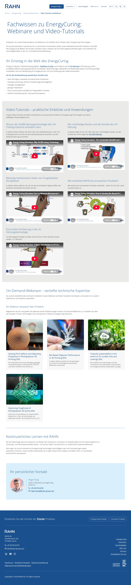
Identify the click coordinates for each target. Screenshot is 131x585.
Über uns (122, 548)
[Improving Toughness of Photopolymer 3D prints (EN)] (24, 397)
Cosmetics (122, 542)
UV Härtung (74, 66)
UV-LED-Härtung (95, 134)
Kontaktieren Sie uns (118, 554)
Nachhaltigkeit (120, 545)
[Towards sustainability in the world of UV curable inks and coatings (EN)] (106, 344)
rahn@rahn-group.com (15, 548)
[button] (111, 6)
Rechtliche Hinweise (22, 563)
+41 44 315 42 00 (13, 545)
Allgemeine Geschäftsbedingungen (18, 566)
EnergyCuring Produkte (99, 519)
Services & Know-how (31, 13)
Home (7, 13)
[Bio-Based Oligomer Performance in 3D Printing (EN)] (65, 344)
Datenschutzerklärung (39, 563)
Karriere (123, 551)
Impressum (9, 563)
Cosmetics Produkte (118, 519)
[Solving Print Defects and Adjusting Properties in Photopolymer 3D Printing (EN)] (24, 344)
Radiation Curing (46, 66)
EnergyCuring (16, 13)
